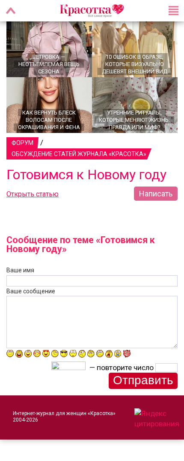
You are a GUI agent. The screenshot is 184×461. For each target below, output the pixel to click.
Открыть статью (32, 194)
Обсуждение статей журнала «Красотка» (79, 154)
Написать (155, 193)
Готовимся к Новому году (86, 174)
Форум (22, 142)
